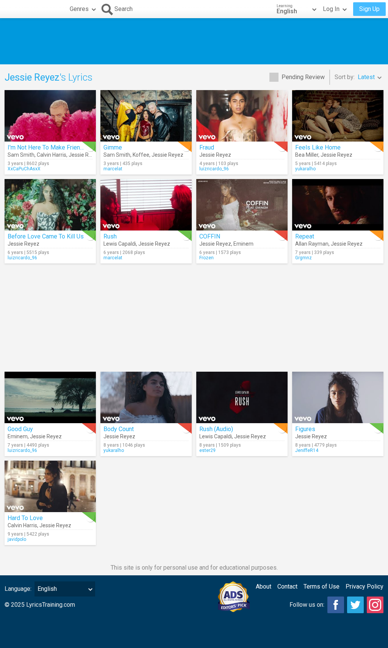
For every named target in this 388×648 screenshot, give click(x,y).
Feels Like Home (318, 147)
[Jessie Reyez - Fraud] (242, 116)
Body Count (118, 429)
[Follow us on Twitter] (355, 605)
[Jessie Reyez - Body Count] (146, 397)
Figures (305, 429)
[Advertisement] (194, 41)
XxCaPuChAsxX (24, 168)
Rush (110, 236)
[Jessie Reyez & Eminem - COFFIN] (242, 205)
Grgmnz (303, 257)
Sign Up (369, 8)
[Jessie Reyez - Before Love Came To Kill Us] (50, 205)
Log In (331, 8)
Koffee (141, 155)
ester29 (207, 450)
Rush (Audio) (216, 429)
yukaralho (305, 168)
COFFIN (209, 236)
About (263, 586)
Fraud (206, 147)
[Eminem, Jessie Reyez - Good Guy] (50, 397)
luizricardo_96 (214, 168)
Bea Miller (306, 155)
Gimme (112, 147)
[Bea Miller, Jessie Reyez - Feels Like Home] (337, 116)
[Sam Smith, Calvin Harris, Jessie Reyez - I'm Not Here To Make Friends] (50, 116)
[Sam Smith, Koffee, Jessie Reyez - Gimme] (146, 116)
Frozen (206, 257)
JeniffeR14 (306, 450)
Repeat (304, 236)
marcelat (112, 168)
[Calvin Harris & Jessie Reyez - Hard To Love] (50, 486)
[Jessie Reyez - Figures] (337, 397)
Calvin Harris (51, 155)
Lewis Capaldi (119, 244)
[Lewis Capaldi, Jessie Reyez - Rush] (146, 205)
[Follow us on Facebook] (335, 605)
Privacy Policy (364, 586)
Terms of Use (322, 586)
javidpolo (17, 539)
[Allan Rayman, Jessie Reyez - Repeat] (337, 205)
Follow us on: (306, 604)
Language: (18, 588)
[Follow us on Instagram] (375, 605)
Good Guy (20, 429)
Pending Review (303, 77)
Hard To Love (25, 518)
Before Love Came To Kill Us (46, 236)
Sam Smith (21, 155)
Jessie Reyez (84, 155)
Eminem (243, 244)
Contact (287, 586)
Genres (79, 8)
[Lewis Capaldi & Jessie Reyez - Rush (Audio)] (242, 397)
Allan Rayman (312, 244)
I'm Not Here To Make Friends (47, 147)
